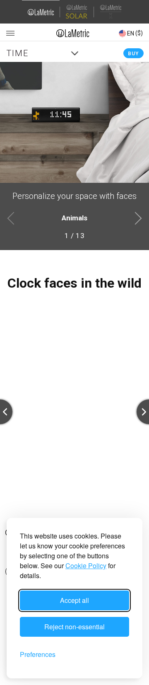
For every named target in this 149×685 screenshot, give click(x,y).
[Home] (73, 33)
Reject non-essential (74, 626)
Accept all (74, 600)
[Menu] (10, 33)
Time (17, 53)
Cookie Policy (85, 565)
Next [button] (137, 218)
